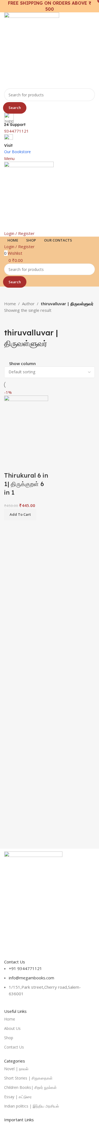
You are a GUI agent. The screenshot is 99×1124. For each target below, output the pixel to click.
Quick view (26, 464)
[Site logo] (31, 49)
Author (28, 303)
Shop (8, 1037)
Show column (22, 363)
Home (10, 303)
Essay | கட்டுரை (18, 1096)
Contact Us (14, 1047)
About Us (12, 1028)
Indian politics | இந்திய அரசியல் (31, 1106)
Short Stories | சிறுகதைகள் (28, 1078)
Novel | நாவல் (16, 1068)
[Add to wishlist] (41, 464)
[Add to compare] (11, 464)
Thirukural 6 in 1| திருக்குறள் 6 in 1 (26, 484)
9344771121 (16, 131)
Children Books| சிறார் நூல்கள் (30, 1087)
